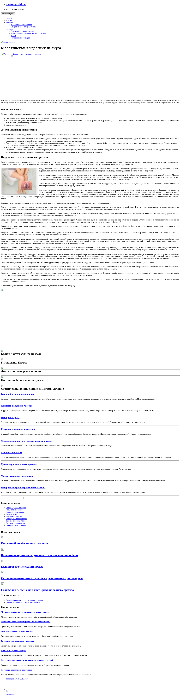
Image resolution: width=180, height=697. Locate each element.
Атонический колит (11, 452)
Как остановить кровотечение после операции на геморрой (27, 660)
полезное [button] (9, 29)
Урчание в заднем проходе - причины (17, 641)
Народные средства (14, 516)
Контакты (10, 694)
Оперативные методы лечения (23, 27)
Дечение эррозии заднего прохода (19, 464)
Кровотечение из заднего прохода (26, 54)
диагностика (11, 20)
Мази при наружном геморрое (17, 405)
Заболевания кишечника (16, 521)
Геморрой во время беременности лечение (23, 487)
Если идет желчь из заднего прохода (17, 631)
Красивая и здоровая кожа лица (18, 429)
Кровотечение (12, 514)
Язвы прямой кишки (14, 510)
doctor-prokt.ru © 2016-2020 (17, 679)
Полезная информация (20, 38)
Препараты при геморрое (16, 519)
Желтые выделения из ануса (13, 651)
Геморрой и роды (10, 417)
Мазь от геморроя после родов (17, 476)
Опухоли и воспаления (15, 523)
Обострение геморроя (15, 512)
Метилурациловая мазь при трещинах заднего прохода (25, 612)
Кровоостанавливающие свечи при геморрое (25, 600)
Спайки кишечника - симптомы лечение (23, 602)
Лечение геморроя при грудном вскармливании (26, 441)
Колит (13, 36)
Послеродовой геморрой (16, 508)
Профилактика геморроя (16, 525)
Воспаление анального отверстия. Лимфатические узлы (25, 622)
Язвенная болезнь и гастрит (22, 31)
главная (9, 18)
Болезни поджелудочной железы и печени (28, 33)
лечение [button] (9, 22)
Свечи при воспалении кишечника (16, 670)
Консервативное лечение (21, 25)
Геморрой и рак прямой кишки (18, 394)
